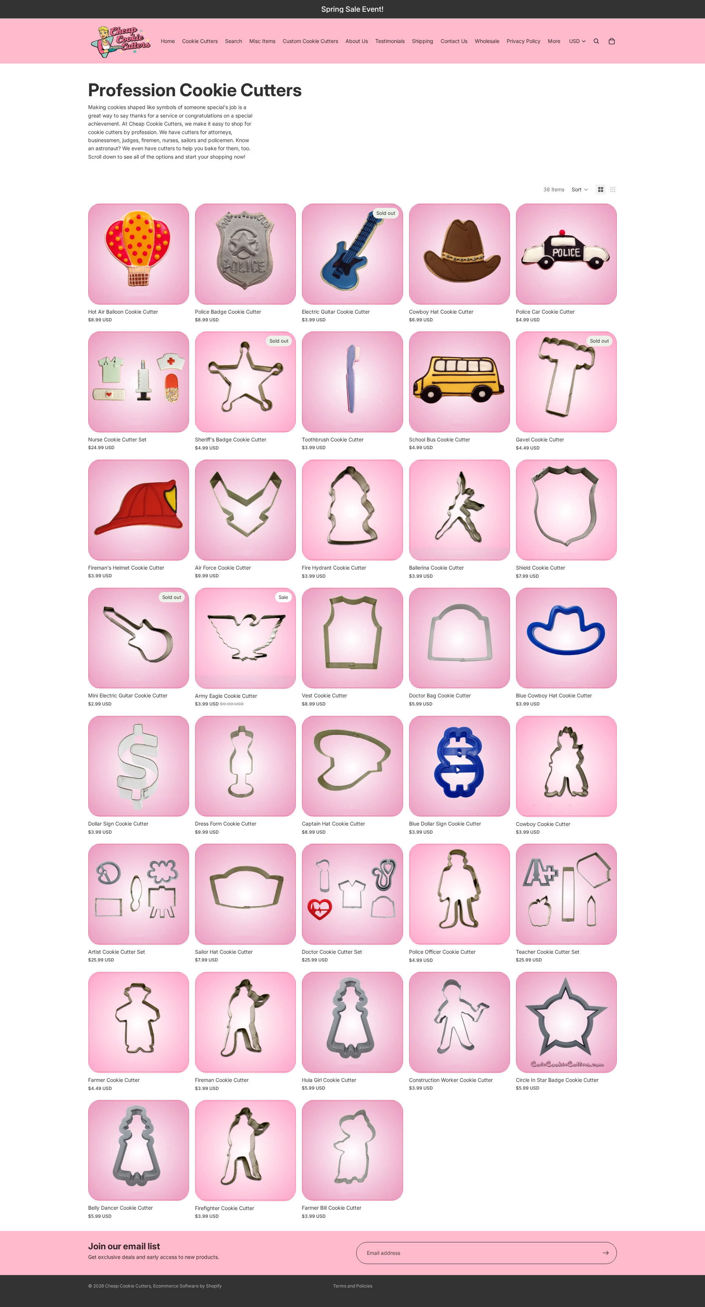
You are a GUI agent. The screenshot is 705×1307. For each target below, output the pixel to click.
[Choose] (498, 293)
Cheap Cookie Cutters (128, 1286)
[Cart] (612, 41)
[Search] (596, 41)
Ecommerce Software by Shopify (187, 1286)
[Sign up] (606, 1253)
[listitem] (554, 41)
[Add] (177, 293)
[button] (580, 189)
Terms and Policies (352, 1286)
